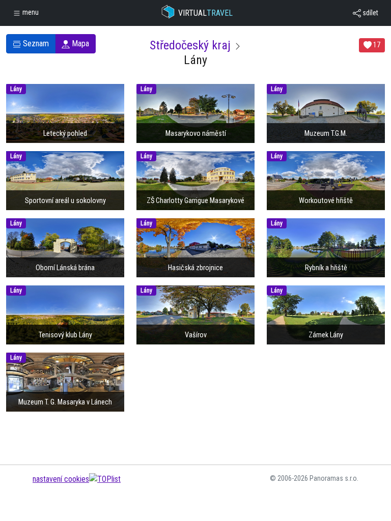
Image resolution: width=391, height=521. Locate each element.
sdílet (369, 13)
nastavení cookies (61, 479)
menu (30, 12)
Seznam (35, 43)
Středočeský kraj (190, 45)
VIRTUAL (205, 13)
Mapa (79, 43)
